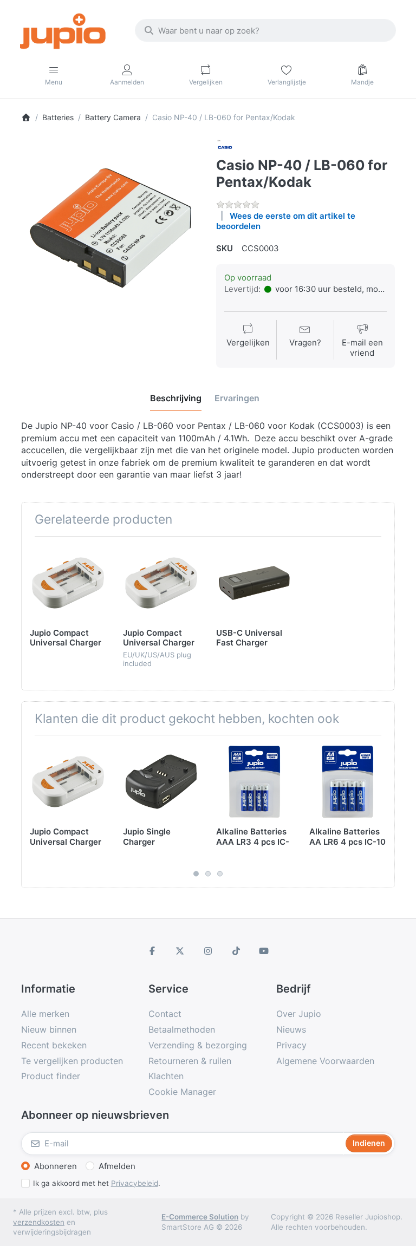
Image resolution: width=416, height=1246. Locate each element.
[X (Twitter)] (180, 951)
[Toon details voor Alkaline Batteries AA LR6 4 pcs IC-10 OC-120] (347, 781)
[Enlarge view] (110, 228)
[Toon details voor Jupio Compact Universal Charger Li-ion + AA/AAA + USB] (68, 583)
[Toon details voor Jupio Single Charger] (161, 781)
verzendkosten (38, 1222)
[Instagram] (208, 951)
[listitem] (110, 228)
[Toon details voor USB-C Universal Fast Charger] (254, 583)
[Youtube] (264, 951)
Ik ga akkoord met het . (96, 1183)
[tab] (176, 398)
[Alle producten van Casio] (224, 146)
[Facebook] (152, 951)
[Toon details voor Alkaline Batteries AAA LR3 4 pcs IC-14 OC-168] (254, 781)
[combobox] (265, 30)
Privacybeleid (134, 1183)
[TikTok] (236, 951)
